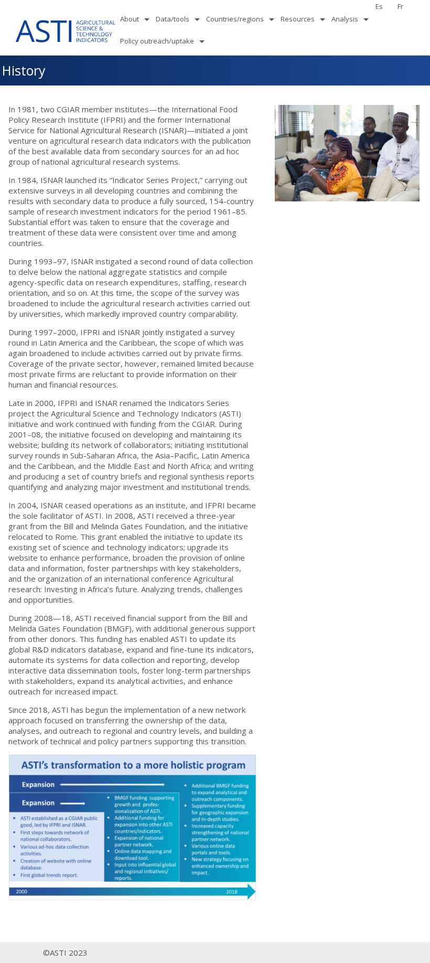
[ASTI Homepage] (65, 30)
